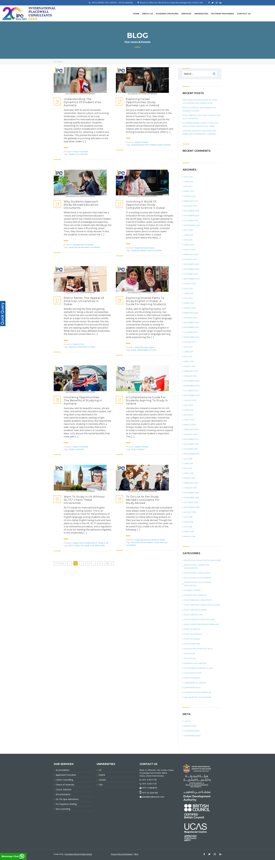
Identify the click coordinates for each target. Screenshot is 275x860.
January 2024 (190, 206)
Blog (136, 854)
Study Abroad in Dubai (144, 247)
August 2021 (190, 342)
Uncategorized (192, 678)
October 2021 (191, 332)
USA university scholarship (197, 697)
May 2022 (188, 298)
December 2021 (191, 322)
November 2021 (191, 327)
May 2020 (188, 415)
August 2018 (190, 512)
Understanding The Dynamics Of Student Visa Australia (82, 102)
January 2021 (190, 376)
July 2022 (188, 288)
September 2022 (192, 279)
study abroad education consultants (84, 247)
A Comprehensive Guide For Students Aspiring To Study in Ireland (147, 400)
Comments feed (192, 731)
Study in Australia (80, 151)
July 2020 (188, 405)
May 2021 (188, 356)
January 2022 (190, 318)
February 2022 (191, 313)
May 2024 (188, 186)
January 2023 (190, 259)
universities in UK (192, 687)
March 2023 (190, 249)
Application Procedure (66, 774)
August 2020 (190, 400)
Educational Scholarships (197, 578)
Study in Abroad (192, 629)
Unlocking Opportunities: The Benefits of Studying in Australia (83, 400)
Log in (187, 721)
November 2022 (191, 269)
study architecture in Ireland (199, 619)
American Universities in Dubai (82, 346)
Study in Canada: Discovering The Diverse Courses (199, 109)
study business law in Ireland (143, 144)
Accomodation (62, 770)
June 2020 (189, 410)
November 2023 (191, 215)
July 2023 (188, 230)
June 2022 (188, 293)
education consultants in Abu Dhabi (202, 560)
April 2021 (189, 361)
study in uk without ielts (95, 545)
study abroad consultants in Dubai (150, 539)
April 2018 (189, 531)
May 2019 (188, 468)
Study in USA (78, 344)
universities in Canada (195, 683)
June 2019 (188, 463)
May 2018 (188, 527)
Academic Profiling (167, 13)
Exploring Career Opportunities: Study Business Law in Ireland (142, 102)
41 (100, 563)
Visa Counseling (63, 809)
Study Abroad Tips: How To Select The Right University (202, 117)
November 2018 (191, 497)
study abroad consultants (142, 542)
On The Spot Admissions (67, 799)
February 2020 (191, 429)
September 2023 (192, 225)
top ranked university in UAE (198, 668)
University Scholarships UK (197, 692)
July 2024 (188, 177)
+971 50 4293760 (150, 792)
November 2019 (191, 444)
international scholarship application (198, 583)
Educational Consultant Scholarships (196, 566)
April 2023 (189, 245)
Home (136, 13)
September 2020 (192, 395)
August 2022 (190, 284)
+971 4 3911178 (149, 779)
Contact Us (244, 13)
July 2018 (188, 517)
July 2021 (188, 347)
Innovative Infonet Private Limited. (78, 854)
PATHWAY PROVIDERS (222, 13)
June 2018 (188, 522)
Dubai (133, 350)
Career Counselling (64, 779)
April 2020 (189, 420)
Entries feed (190, 726)
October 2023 (191, 220)
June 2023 (188, 235)
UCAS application (193, 673)
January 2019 (190, 488)
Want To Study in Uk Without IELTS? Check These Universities (84, 500)
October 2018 (191, 502)
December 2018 (191, 493)
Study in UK (103, 543)
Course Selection (63, 789)
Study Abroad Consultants (198, 600)
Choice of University (65, 784)
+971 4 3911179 (149, 783)
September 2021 (191, 337)
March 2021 (189, 366)
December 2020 (191, 381)
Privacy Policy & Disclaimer (122, 854)
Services (186, 13)
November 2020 (192, 386)
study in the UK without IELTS (85, 543)
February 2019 (191, 483)
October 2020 (191, 390)
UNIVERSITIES (201, 13)
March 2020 (190, 424)
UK (100, 770)
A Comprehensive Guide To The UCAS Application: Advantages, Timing (200, 124)
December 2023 (191, 211)
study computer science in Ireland (201, 624)
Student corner (192, 590)
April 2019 (189, 473)
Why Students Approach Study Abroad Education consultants (81, 204)
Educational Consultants (83, 244)
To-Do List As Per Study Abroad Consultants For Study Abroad (143, 500)
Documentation (63, 794)
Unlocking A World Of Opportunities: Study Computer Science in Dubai (145, 204)
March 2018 (189, 536)
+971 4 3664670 (149, 787)
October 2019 (191, 449)
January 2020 (190, 434)
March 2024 (190, 196)
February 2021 (191, 371)
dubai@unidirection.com (153, 796)
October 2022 (191, 274)
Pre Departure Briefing (66, 804)
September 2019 (191, 454)
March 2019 (189, 478)
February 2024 (191, 201)
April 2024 (189, 191)
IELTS (71, 545)
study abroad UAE (193, 615)
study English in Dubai (146, 350)
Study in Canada (192, 639)
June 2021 (188, 352)
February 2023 (191, 254)
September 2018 (191, 507)
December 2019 (191, 439)
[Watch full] (80, 81)
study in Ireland (141, 142)
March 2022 (190, 308)
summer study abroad (195, 663)
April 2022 (189, 303)
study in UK (79, 545)
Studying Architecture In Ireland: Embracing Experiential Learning (200, 132)
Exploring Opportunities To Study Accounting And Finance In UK (200, 101)
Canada (102, 779)
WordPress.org (192, 736)
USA (101, 784)
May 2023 (188, 240)
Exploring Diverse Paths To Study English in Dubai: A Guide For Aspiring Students (146, 301)
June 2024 (189, 181)
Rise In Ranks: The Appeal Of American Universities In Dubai (84, 301)
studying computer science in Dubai (146, 250)
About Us (147, 13)
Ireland (102, 774)
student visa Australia (78, 154)
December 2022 (191, 264)
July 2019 (188, 459)
